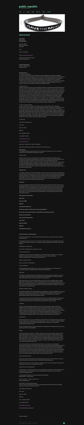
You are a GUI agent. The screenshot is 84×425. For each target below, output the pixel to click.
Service (43, 11)
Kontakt (49, 11)
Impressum (29, 423)
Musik (33, 11)
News (20, 11)
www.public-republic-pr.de (24, 141)
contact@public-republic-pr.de (27, 55)
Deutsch (33, 423)
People (28, 11)
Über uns (38, 11)
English (36, 423)
